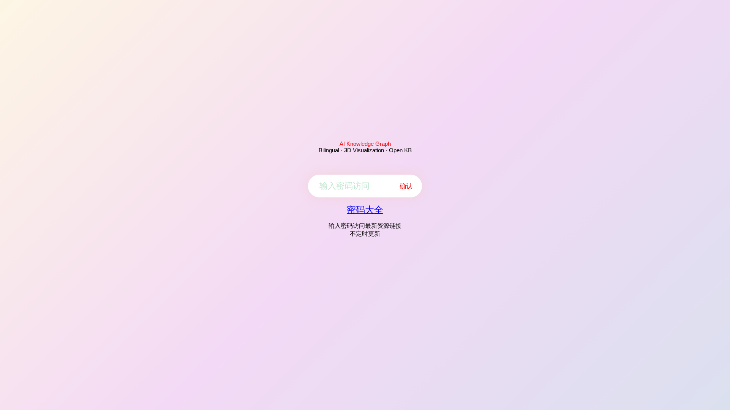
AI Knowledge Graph (365, 143)
